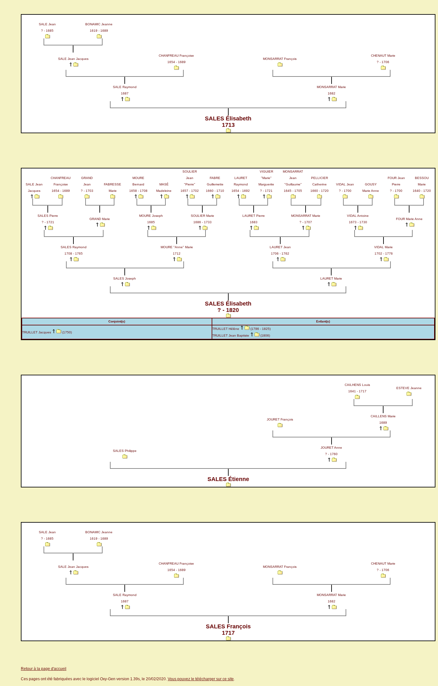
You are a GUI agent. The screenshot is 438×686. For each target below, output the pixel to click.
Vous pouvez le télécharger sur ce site (201, 679)
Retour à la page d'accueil (43, 668)
